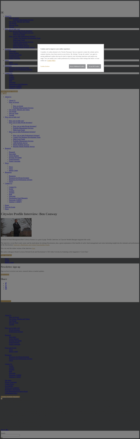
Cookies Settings (45, 66)
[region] (70, 58)
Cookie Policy (51, 60)
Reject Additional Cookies (77, 66)
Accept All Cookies (94, 66)
